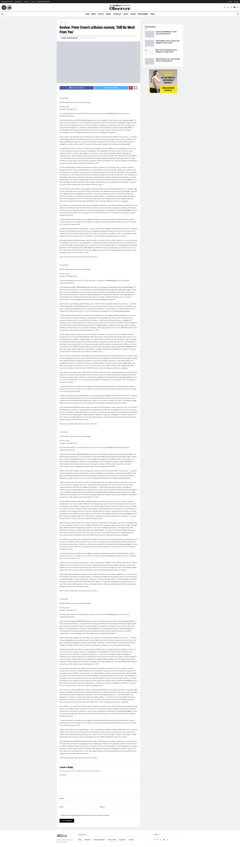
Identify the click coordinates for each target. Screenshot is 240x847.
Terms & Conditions (99, 839)
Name (62, 798)
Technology (117, 14)
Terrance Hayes (127, 120)
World (93, 14)
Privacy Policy (112, 839)
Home (87, 14)
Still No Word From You (84, 120)
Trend (152, 14)
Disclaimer (122, 839)
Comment (63, 775)
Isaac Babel (127, 210)
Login (237, 1)
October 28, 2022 (85, 38)
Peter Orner (112, 120)
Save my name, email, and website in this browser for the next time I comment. (85, 815)
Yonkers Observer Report (69, 38)
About (80, 839)
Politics (101, 14)
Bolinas (128, 180)
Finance (108, 14)
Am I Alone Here (125, 128)
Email (62, 807)
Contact (131, 839)
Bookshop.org (112, 113)
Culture (133, 14)
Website (102, 807)
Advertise (87, 839)
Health (125, 14)
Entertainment (143, 14)
